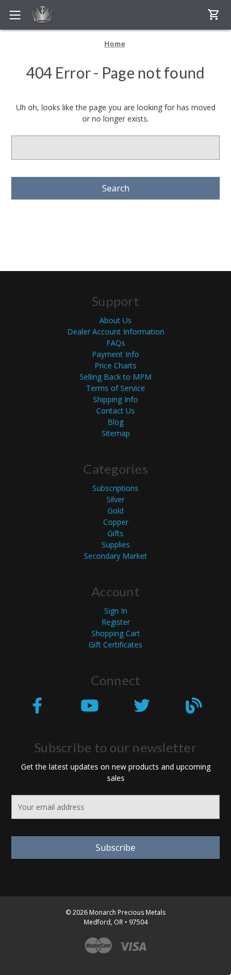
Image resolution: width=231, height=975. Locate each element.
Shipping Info (115, 399)
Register (116, 622)
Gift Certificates (115, 644)
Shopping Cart (115, 633)
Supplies (116, 544)
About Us (115, 320)
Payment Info (115, 354)
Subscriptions (115, 488)
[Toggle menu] (15, 15)
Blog (115, 422)
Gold (115, 511)
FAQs (115, 343)
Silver (115, 499)
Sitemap (116, 433)
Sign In (115, 611)
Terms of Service (115, 388)
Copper (115, 522)
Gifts (115, 533)
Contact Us (115, 410)
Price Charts (115, 365)
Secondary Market (115, 556)
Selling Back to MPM (115, 377)
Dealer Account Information (115, 331)
